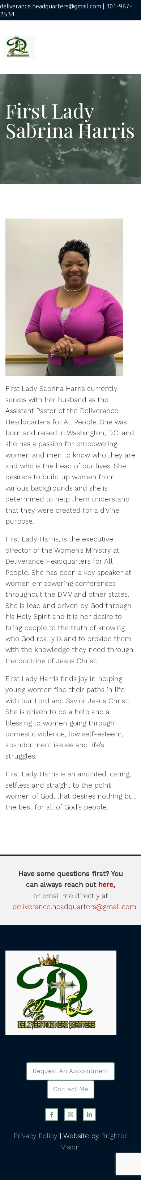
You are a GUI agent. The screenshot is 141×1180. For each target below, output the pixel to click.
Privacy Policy (35, 1136)
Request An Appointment (70, 1071)
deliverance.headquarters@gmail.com (74, 907)
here (106, 884)
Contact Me (70, 1089)
